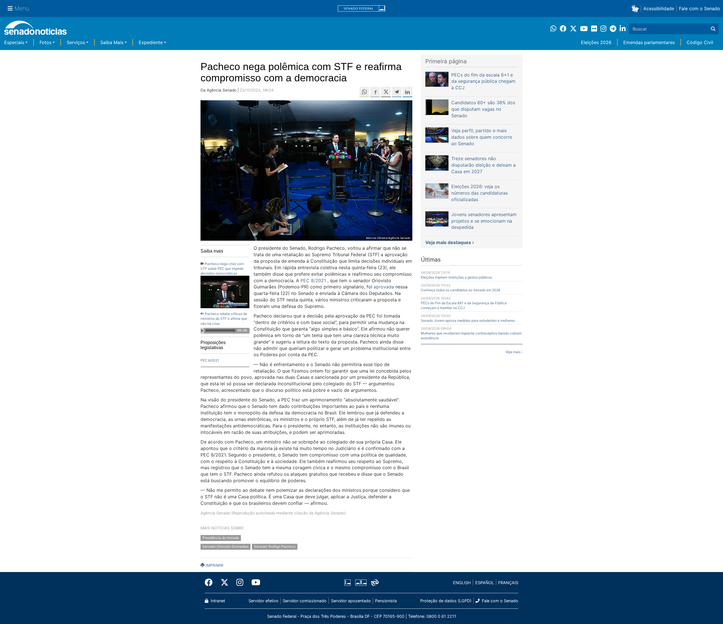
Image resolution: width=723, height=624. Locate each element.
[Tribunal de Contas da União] (375, 582)
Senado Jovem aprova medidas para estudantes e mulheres (468, 320)
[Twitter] (224, 582)
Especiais (14, 42)
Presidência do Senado (220, 538)
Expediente (151, 42)
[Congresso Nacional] (361, 582)
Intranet (217, 600)
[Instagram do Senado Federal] (239, 582)
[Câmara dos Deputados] (347, 582)
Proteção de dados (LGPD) (445, 600)
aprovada (384, 287)
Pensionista (386, 600)
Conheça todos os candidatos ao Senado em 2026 (460, 290)
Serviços (76, 42)
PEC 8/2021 (210, 360)
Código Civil (700, 42)
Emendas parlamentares (649, 42)
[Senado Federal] (361, 8)
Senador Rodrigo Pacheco (274, 546)
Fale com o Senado (699, 8)
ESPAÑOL (484, 582)
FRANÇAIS (508, 582)
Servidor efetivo (263, 600)
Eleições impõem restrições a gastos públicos (456, 277)
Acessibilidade (658, 8)
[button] (636, 8)
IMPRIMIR (213, 565)
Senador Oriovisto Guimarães (225, 546)
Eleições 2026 (596, 42)
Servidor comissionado (304, 600)
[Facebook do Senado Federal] (211, 582)
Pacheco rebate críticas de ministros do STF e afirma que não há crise (224, 318)
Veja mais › (514, 352)
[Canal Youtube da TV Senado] (253, 582)
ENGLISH (462, 582)
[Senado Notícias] (35, 30)
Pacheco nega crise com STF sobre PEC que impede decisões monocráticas (222, 268)
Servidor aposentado (351, 600)
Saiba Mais (111, 42)
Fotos (45, 42)
